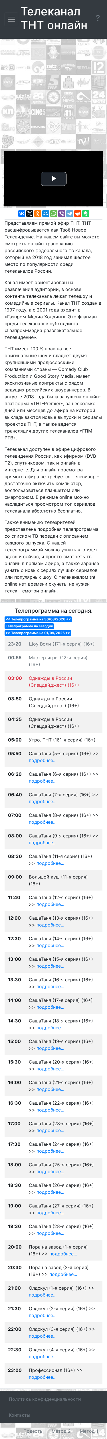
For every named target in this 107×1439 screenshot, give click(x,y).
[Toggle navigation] (11, 19)
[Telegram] (69, 213)
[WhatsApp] (53, 213)
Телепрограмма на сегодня (29, 626)
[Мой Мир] (45, 213)
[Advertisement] (53, 96)
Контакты (19, 1415)
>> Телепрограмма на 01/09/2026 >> (38, 633)
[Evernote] (85, 213)
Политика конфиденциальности (45, 1399)
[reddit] (77, 213)
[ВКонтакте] (21, 213)
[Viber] (61, 213)
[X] (29, 213)
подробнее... (42, 760)
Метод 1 (89, 1431)
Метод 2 (61, 1431)
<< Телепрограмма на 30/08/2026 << (38, 619)
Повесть (33, 1431)
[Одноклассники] (37, 213)
